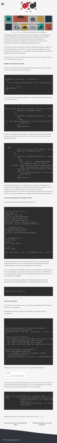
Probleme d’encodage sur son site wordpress (41, 424)
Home (12, 32)
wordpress (18, 32)
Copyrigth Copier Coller (13, 440)
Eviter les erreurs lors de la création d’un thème (15, 424)
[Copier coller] (28, 7)
